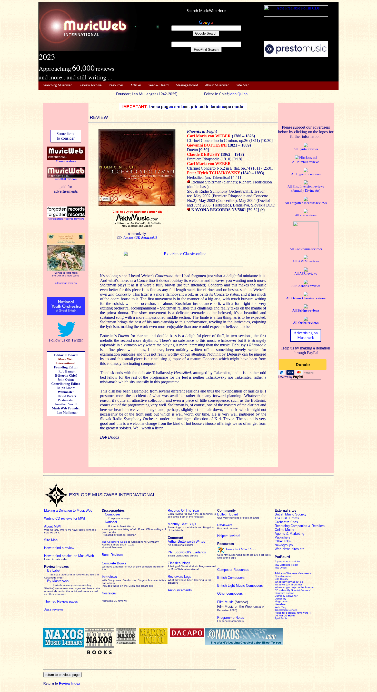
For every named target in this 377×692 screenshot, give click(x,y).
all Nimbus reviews (66, 283)
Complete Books (114, 563)
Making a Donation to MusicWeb (68, 510)
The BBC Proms (287, 518)
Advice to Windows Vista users (293, 573)
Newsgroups (284, 545)
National (111, 522)
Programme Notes (230, 617)
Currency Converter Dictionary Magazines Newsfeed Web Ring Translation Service (286, 602)
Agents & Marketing (289, 533)
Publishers (282, 537)
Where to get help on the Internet (294, 587)
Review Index (69, 683)
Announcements (180, 590)
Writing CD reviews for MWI (64, 518)
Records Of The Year (183, 510)
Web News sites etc (289, 549)
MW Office (281, 567)
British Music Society (290, 514)
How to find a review (59, 548)
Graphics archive (284, 593)
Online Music (284, 530)
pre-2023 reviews (66, 179)
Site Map (242, 85)
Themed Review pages (61, 601)
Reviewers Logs (179, 577)
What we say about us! (288, 584)
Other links (283, 541)
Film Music (225, 602)
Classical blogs (179, 563)
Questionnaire (283, 576)
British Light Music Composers (240, 585)
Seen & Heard (158, 85)
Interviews (109, 577)
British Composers (231, 578)
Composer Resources (233, 570)
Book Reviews (112, 555)
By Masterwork (58, 581)
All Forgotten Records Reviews (66, 218)
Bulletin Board (227, 514)
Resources (116, 85)
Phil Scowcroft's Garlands (187, 552)
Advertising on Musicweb (306, 335)
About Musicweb (217, 85)
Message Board (187, 85)
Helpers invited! (228, 536)
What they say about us (289, 581)
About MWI (52, 526)
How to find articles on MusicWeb (69, 556)
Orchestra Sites (286, 522)
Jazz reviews (54, 609)
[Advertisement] (249, 69)
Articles (136, 85)
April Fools (281, 618)
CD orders (293, 590)
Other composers (230, 593)
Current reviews (66, 161)
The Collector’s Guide (114, 541)
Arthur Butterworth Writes (186, 541)
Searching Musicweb (57, 85)
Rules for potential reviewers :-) (293, 612)
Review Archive (91, 85)
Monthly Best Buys (182, 524)
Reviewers (225, 525)
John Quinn (238, 94)
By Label (53, 570)
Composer (112, 514)
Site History (281, 578)
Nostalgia (109, 593)
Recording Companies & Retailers (300, 526)
